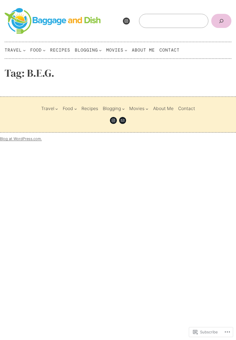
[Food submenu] (44, 50)
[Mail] (122, 120)
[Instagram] (126, 21)
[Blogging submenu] (100, 50)
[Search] (221, 21)
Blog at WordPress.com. (21, 139)
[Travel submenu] (24, 50)
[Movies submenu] (126, 50)
